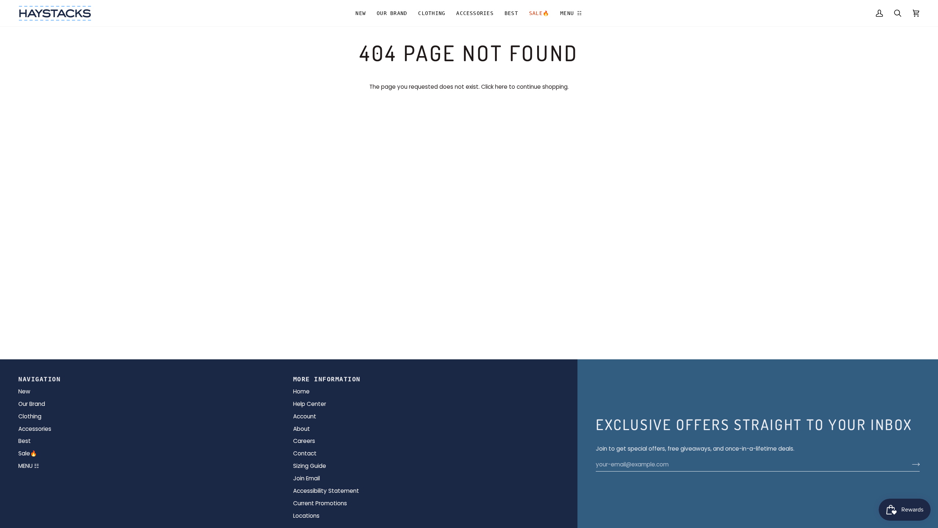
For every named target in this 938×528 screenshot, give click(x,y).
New (24, 391)
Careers (304, 441)
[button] (392, 13)
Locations (306, 516)
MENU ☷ (28, 466)
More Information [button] (327, 379)
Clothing (29, 416)
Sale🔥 (27, 453)
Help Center (309, 404)
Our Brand (31, 404)
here (501, 87)
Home (301, 391)
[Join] (914, 464)
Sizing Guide (309, 466)
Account (304, 416)
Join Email (306, 478)
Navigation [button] (39, 379)
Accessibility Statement (326, 491)
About (301, 429)
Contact (305, 453)
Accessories (34, 429)
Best (24, 441)
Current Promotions (320, 503)
